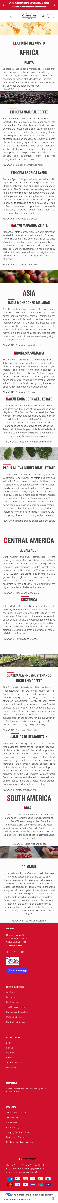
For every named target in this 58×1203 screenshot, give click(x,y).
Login (8, 1043)
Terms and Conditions (16, 1112)
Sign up (9, 1048)
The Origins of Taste (15, 1007)
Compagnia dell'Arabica (17, 1012)
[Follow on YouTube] (22, 951)
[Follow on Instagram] (15, 951)
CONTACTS (10, 929)
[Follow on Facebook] (7, 951)
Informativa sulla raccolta (17, 1199)
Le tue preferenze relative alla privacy (32, 1194)
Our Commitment (14, 1017)
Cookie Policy (12, 1122)
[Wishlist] (48, 16)
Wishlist (10, 1058)
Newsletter (11, 1067)
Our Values (11, 997)
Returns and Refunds (15, 1137)
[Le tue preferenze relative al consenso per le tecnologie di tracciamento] (53, 1198)
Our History (11, 992)
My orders (10, 1053)
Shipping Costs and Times (18, 1132)
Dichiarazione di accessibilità (19, 1142)
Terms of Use (12, 1117)
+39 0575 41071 (14, 945)
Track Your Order (14, 1062)
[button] (54, 16)
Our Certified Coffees (15, 1022)
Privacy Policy (12, 1127)
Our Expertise (12, 1002)
